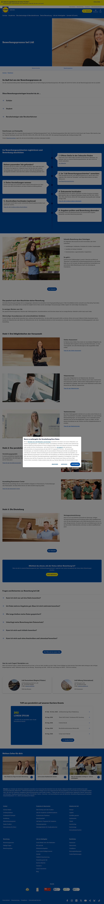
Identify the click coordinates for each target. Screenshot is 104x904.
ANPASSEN (64, 464)
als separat (60, 447)
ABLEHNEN (55, 464)
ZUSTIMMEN (75, 464)
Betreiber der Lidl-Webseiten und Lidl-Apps (39, 441)
